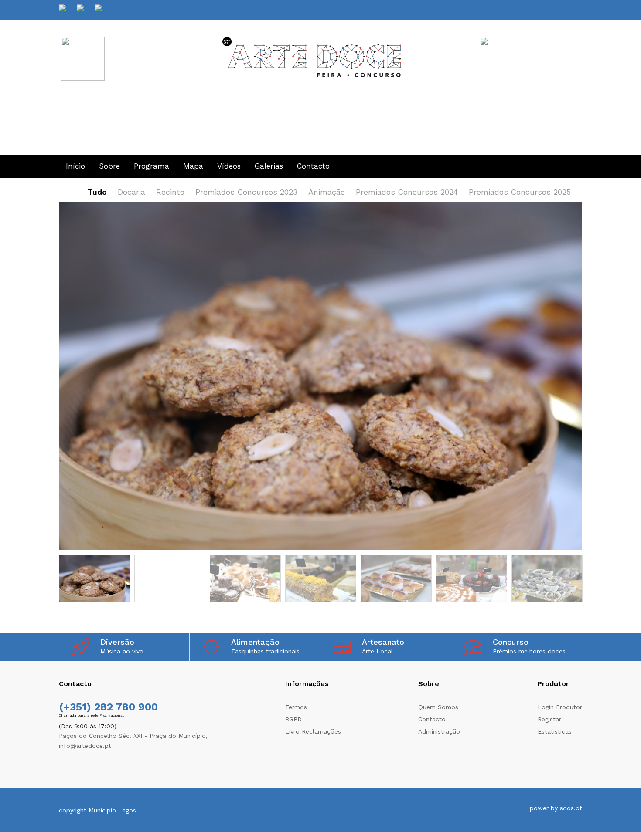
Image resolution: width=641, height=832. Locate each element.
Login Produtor (560, 706)
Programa (151, 166)
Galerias (269, 166)
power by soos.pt (556, 808)
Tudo (97, 191)
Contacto (313, 166)
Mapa (193, 166)
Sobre (109, 166)
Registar (549, 719)
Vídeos (229, 166)
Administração (439, 731)
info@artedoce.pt (85, 745)
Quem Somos (438, 706)
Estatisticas (555, 731)
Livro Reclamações (313, 731)
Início (75, 166)
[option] (320, 378)
